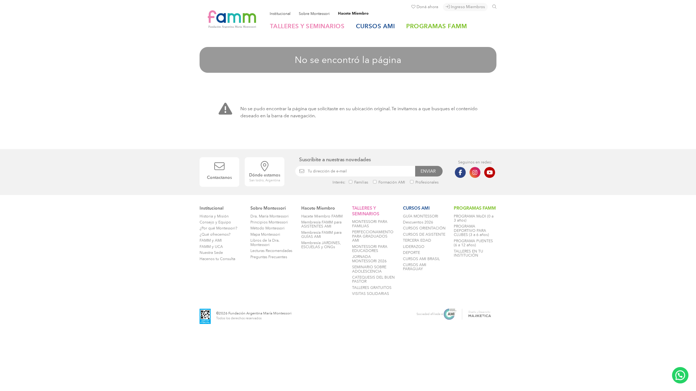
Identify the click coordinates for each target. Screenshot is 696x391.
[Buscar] (494, 6)
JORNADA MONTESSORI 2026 (369, 259)
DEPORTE (411, 253)
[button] (680, 375)
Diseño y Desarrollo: (479, 311)
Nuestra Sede (211, 253)
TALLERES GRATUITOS (371, 288)
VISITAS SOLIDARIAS (370, 294)
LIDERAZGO (413, 247)
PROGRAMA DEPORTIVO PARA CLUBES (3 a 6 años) (471, 230)
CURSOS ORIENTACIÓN (424, 228)
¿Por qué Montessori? (218, 228)
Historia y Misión (214, 216)
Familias (360, 182)
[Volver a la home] (228, 25)
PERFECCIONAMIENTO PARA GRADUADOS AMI (372, 236)
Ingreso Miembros (467, 6)
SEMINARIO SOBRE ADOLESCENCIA (369, 269)
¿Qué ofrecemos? (215, 234)
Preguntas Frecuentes (268, 257)
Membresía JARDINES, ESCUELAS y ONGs (321, 245)
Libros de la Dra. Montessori (264, 242)
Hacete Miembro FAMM (322, 216)
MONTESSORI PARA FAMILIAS (369, 224)
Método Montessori (267, 228)
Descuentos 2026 (418, 222)
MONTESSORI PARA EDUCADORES (369, 249)
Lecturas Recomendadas (271, 251)
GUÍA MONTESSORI (420, 216)
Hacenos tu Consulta (217, 259)
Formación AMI (391, 182)
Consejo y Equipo (215, 222)
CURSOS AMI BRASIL (421, 259)
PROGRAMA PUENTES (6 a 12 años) (473, 243)
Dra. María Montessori (269, 216)
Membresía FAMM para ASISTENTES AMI (321, 224)
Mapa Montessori (265, 234)
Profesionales (426, 182)
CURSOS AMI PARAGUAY (414, 267)
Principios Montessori (269, 222)
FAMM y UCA (211, 247)
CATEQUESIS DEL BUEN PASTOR (373, 279)
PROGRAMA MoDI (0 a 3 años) (473, 218)
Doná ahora (426, 6)
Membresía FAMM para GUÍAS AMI (321, 235)
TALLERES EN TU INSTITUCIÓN (468, 253)
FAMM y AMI (211, 240)
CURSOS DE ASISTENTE (424, 234)
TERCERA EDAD (417, 240)
